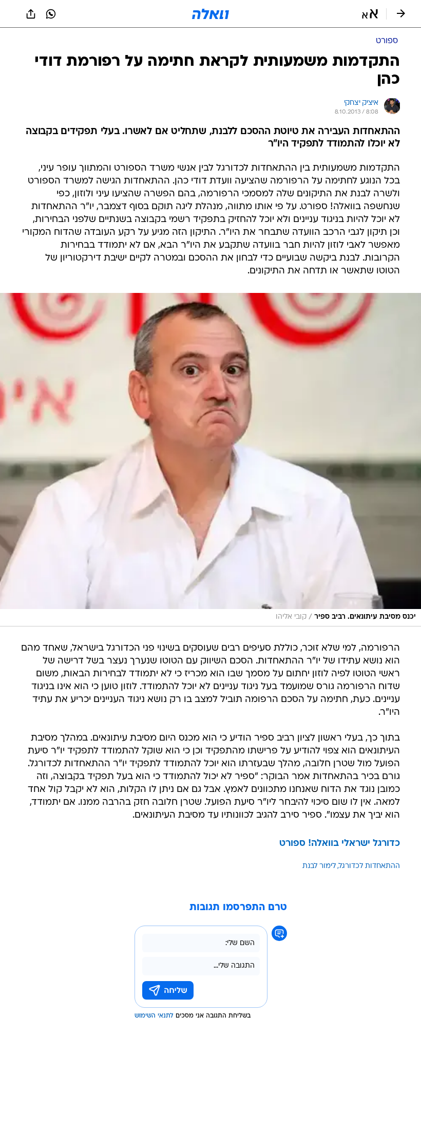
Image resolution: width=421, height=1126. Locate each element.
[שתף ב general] (30, 14)
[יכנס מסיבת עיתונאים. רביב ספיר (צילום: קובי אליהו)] (210, 459)
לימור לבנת (319, 866)
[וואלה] (210, 14)
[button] (370, 14)
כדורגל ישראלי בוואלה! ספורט (339, 843)
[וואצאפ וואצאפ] (51, 14)
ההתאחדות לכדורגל (369, 866)
